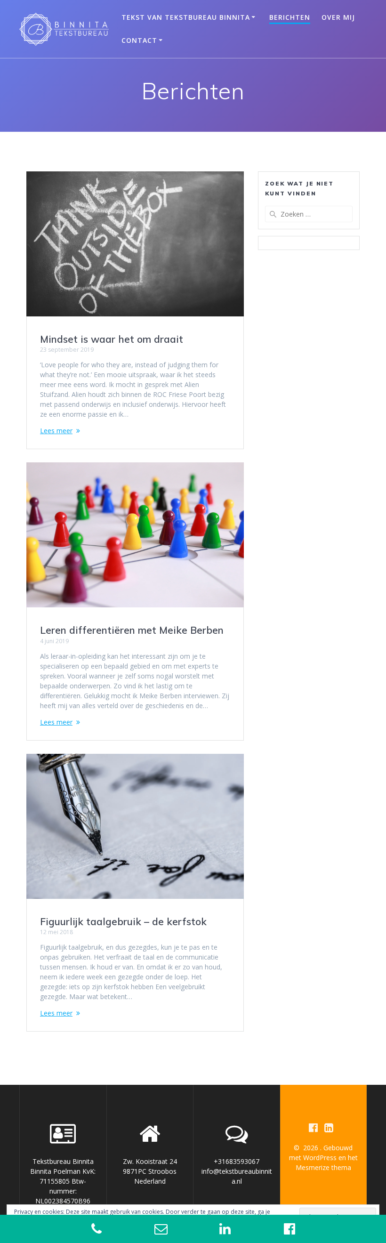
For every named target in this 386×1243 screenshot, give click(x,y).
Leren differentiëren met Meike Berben (132, 630)
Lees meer (56, 430)
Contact (139, 40)
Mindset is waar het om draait (111, 339)
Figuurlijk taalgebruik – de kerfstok (123, 921)
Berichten (289, 17)
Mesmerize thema (323, 1167)
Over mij (338, 17)
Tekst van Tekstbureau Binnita (185, 17)
